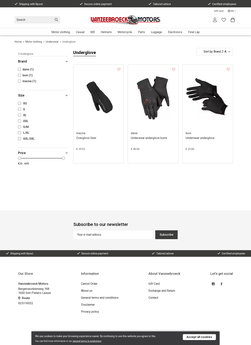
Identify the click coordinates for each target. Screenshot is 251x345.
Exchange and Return (161, 290)
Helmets (106, 32)
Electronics (175, 32)
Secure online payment (98, 4)
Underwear (52, 41)
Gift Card (218, 11)
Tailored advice (162, 4)
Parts (141, 32)
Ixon (188, 133)
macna (80, 133)
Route (25, 298)
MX (92, 32)
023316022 (25, 303)
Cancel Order (89, 283)
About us (86, 290)
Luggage (156, 32)
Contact (153, 297)
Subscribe (166, 234)
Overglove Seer (86, 138)
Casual (80, 32)
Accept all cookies (199, 337)
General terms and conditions (100, 297)
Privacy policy (90, 311)
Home (18, 41)
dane (134, 133)
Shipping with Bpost (31, 4)
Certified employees (224, 4)
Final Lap (194, 32)
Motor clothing (60, 32)
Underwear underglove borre (149, 138)
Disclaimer (88, 304)
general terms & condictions (87, 341)
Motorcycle (125, 32)
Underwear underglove (200, 138)
